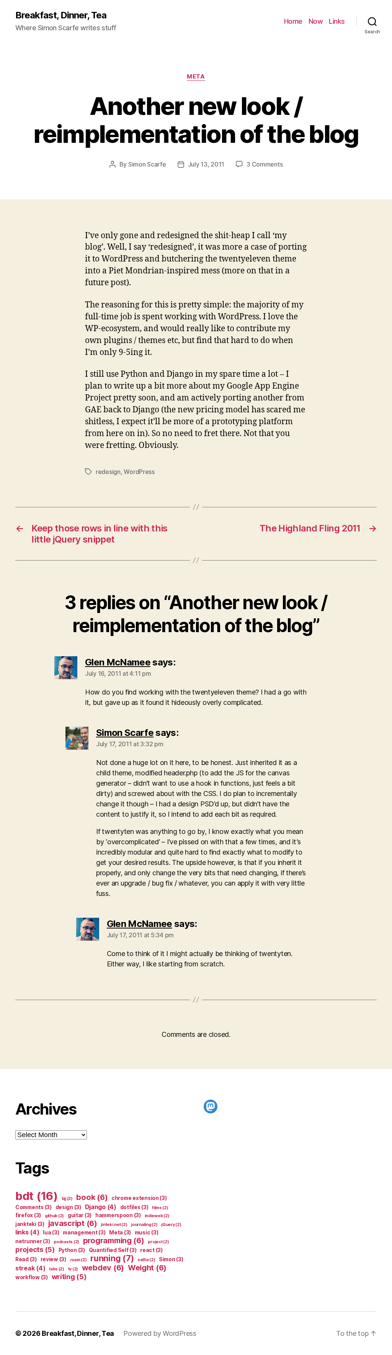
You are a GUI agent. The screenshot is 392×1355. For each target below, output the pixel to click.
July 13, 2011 (206, 164)
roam (78, 1259)
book (92, 1197)
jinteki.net (114, 1224)
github (54, 1215)
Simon (171, 1259)
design (68, 1207)
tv (73, 1269)
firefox (28, 1215)
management (84, 1232)
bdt (36, 1196)
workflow (31, 1277)
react (151, 1250)
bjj (67, 1198)
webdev (103, 1267)
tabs (56, 1269)
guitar (79, 1215)
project (158, 1241)
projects (35, 1249)
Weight (147, 1267)
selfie (146, 1259)
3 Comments (265, 164)
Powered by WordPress (159, 1333)
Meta (196, 76)
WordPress (139, 472)
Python (72, 1250)
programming (113, 1240)
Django (100, 1207)
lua (51, 1232)
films (160, 1207)
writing (69, 1276)
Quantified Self (113, 1250)
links (27, 1232)
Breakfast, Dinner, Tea (60, 15)
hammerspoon (118, 1215)
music (146, 1232)
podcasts (66, 1241)
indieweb (157, 1215)
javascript (72, 1223)
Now (316, 21)
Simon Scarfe (147, 164)
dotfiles (134, 1207)
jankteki (29, 1224)
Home (293, 21)
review (53, 1259)
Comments (33, 1207)
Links (337, 21)
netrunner (32, 1241)
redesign (108, 472)
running (112, 1258)
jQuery (171, 1224)
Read (26, 1259)
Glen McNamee (117, 662)
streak (30, 1268)
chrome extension (139, 1198)
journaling (144, 1224)
